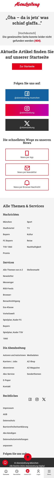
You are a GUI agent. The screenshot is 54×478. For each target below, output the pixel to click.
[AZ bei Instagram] (37, 399)
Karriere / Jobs (10, 361)
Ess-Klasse (8, 307)
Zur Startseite (27, 66)
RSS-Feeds (8, 288)
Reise (29, 240)
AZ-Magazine (33, 368)
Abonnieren (8, 368)
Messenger (8, 282)
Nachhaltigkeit (34, 247)
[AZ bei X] (44, 399)
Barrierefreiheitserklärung (15, 427)
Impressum (8, 408)
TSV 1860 (7, 247)
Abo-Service (9, 374)
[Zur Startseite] (27, 7)
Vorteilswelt (9, 313)
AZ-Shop (31, 361)
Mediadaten (33, 355)
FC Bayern (8, 240)
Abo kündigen (9, 433)
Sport (29, 222)
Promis (6, 253)
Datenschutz (9, 420)
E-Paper (7, 380)
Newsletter (8, 276)
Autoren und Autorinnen (14, 355)
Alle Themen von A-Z (13, 270)
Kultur (30, 234)
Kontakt (6, 386)
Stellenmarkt (33, 270)
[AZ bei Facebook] (30, 399)
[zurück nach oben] (28, 457)
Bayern (6, 234)
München (7, 222)
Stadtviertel (8, 228)
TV (28, 228)
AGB (5, 414)
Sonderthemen (34, 374)
